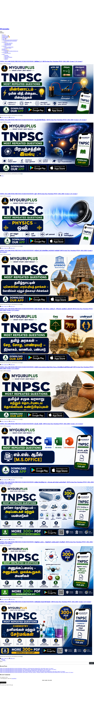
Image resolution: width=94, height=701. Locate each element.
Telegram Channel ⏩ (6, 36)
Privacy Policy (6, 56)
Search (1, 661)
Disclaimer (6, 55)
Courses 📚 (4, 38)
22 (2, 660)
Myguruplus (4, 29)
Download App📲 (5, 35)
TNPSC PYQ (6, 117)
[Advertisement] (32, 12)
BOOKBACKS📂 (5, 50)
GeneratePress (13, 678)
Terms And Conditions (8, 57)
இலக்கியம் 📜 (4, 49)
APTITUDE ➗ (5, 52)
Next (4, 660)
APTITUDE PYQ (7, 53)
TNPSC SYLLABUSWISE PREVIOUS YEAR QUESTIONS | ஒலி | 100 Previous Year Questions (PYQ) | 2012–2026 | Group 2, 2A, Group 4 (38, 193)
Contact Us (6, 58)
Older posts (3, 659)
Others (3, 54)
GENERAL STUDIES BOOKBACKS (11, 51)
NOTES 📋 (4, 42)
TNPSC (2, 117)
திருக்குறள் (4, 46)
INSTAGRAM (4, 37)
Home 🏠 (4, 34)
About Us (6, 59)
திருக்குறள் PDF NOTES (8, 47)
